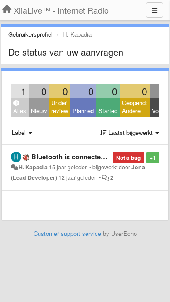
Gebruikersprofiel (30, 34)
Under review (59, 106)
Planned (83, 110)
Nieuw (39, 110)
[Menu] (154, 10)
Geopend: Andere (134, 106)
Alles (19, 110)
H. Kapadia (33, 167)
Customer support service (67, 233)
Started (107, 110)
